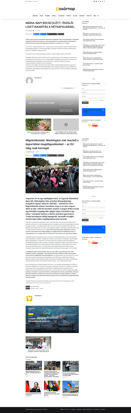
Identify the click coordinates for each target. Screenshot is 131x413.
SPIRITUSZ (89, 15)
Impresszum (73, 409)
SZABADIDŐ (82, 15)
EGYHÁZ (54, 15)
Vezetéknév (84, 92)
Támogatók (103, 409)
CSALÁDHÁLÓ (61, 15)
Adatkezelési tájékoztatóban (94, 100)
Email (83, 88)
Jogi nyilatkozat (96, 409)
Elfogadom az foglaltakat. (93, 100)
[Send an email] (33, 30)
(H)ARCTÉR (35, 15)
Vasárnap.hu (45, 409)
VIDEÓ (94, 15)
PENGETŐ (68, 15)
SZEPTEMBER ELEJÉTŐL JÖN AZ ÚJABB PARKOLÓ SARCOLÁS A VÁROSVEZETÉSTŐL (42, 102)
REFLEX (41, 15)
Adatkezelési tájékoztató (88, 409)
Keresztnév (84, 96)
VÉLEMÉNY (47, 15)
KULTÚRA (75, 15)
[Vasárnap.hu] (65, 9)
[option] (52, 101)
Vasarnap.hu (30, 30)
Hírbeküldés (79, 409)
